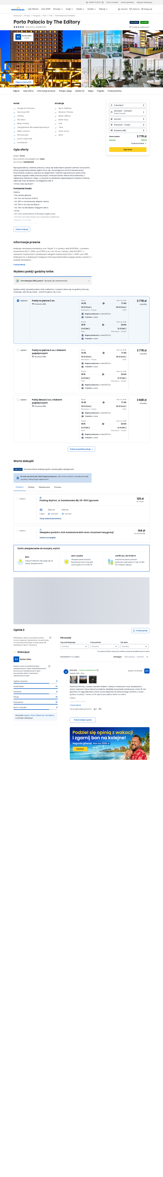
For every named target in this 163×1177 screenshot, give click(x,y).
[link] (18, 9)
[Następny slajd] (151, 91)
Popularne (20, 487)
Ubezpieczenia (44, 487)
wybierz (22, 499)
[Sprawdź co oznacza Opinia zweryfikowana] (98, 670)
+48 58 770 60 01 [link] (94, 2)
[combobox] (73, 646)
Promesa (57, 487)
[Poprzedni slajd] (12, 91)
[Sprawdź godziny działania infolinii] (103, 2)
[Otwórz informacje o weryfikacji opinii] (50, 638)
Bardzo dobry (27, 36)
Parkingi (31, 487)
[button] (128, 112)
